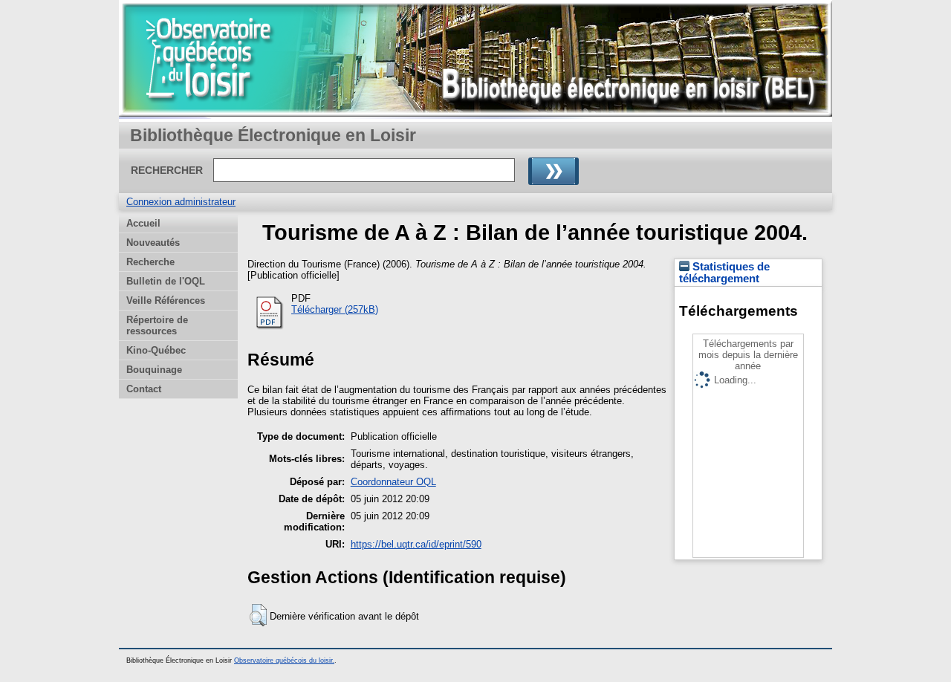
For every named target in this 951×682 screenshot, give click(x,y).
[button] (258, 615)
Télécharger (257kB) (334, 309)
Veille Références (165, 300)
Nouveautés (153, 242)
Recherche (150, 261)
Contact (143, 388)
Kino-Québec (156, 350)
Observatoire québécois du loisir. (284, 660)
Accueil (143, 223)
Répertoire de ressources (157, 325)
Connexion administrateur (181, 201)
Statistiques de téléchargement (724, 273)
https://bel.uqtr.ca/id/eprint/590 (416, 544)
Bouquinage (154, 369)
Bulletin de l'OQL (165, 281)
